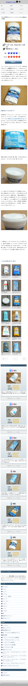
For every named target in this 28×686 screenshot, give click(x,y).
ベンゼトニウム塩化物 (8, 642)
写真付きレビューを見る (13, 398)
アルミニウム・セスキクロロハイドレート (14, 663)
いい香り (3, 12)
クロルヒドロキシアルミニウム (11, 665)
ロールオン (5, 586)
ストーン (5, 599)
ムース (4, 591)
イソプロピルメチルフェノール (11, 640)
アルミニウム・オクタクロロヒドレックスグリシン (14, 652)
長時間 (11, 12)
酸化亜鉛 (5, 635)
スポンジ (5, 606)
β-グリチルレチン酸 (8, 647)
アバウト (5, 672)
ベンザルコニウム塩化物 (9, 644)
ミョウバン (5, 625)
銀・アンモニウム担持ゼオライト (11, 632)
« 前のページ (4, 358)
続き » (24, 358)
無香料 (11, 9)
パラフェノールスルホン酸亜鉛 (11, 637)
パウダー (5, 611)
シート (4, 608)
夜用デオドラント (7, 615)
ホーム (15, 358)
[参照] (13, 378)
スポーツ (22, 9)
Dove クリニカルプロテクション (16, 118)
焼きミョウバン (7, 627)
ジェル (4, 589)
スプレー (5, 603)
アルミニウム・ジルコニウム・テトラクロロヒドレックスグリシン (14, 656)
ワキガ (21, 5)
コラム (21, 12)
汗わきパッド (6, 618)
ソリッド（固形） (7, 596)
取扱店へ (13, 62)
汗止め (2, 9)
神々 (2, 5)
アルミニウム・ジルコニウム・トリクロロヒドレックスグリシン (14, 660)
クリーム (5, 594)
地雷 (11, 5)
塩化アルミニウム (7, 649)
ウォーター (5, 601)
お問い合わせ (6, 675)
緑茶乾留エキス (7, 630)
